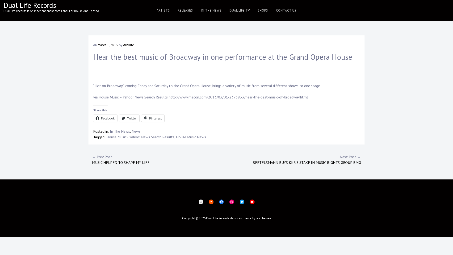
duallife (128, 45)
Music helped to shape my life (121, 159)
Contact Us (286, 10)
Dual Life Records (30, 5)
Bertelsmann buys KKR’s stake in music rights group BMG (307, 159)
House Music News (191, 137)
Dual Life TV (240, 10)
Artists (163, 10)
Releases (185, 10)
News (136, 131)
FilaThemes (263, 218)
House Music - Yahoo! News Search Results (140, 137)
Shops (263, 10)
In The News (211, 10)
